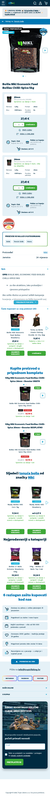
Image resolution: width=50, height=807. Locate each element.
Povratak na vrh (27, 661)
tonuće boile (29, 473)
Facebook (25, 678)
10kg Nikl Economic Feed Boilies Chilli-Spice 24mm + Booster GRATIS (25, 379)
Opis (3, 268)
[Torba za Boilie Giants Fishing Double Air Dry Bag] (36, 321)
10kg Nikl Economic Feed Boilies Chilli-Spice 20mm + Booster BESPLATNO (25, 425)
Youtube (40, 678)
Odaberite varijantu (15, 353)
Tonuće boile (19, 241)
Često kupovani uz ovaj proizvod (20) (18, 308)
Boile (8, 241)
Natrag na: (14, 21)
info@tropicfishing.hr (29, 669)
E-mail (8, 745)
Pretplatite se (14, 762)
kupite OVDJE (10, 14)
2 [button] (26, 384)
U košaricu (30, 124)
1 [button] (23, 384)
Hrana (29, 241)
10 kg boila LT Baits (31, 10)
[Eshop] (11, 3)
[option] (25, 50)
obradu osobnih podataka (20, 755)
